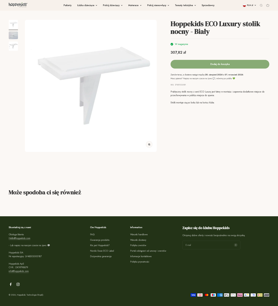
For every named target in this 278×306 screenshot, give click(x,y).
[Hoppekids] (18, 5)
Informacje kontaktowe (141, 256)
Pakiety (68, 5)
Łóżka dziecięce (85, 5)
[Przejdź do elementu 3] (13, 46)
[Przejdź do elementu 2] (13, 35)
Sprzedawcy (208, 5)
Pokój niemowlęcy (156, 5)
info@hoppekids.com (19, 271)
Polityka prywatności (139, 261)
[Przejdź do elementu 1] (13, 25)
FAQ (92, 234)
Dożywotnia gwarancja (100, 256)
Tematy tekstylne (184, 5)
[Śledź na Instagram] (18, 284)
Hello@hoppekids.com (19, 238)
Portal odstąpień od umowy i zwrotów (148, 251)
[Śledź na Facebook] (11, 284)
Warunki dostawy (138, 240)
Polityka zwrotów (138, 245)
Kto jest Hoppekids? (100, 245)
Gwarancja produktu (99, 240)
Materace (133, 5)
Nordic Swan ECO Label (102, 251)
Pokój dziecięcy (111, 5)
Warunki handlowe (139, 234)
